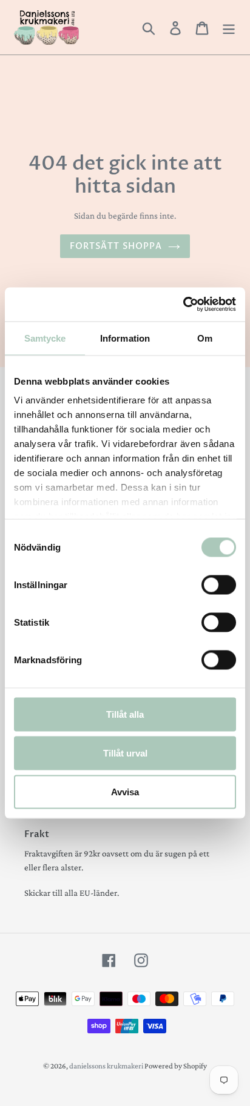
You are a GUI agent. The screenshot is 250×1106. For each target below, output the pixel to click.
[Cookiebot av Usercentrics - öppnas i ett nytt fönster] (183, 305)
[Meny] (228, 27)
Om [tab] (204, 338)
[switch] (218, 584)
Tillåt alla (125, 714)
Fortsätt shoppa (116, 246)
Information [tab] (125, 338)
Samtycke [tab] (45, 338)
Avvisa (125, 791)
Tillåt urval (125, 752)
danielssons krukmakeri (106, 1065)
